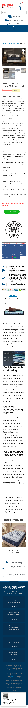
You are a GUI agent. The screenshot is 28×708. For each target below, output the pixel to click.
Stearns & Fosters (14, 550)
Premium (17, 43)
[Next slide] (26, 541)
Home (3, 43)
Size (20, 509)
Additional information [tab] (13, 298)
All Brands (15, 500)
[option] (14, 540)
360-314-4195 (13, 676)
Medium (15, 509)
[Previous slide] (1, 541)
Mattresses (7, 43)
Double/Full (15, 503)
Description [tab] (13, 295)
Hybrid (16, 506)
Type (6, 512)
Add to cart (11, 212)
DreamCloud (9, 506)
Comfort (8, 503)
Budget (13, 43)
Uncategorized (14, 512)
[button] (14, 28)
